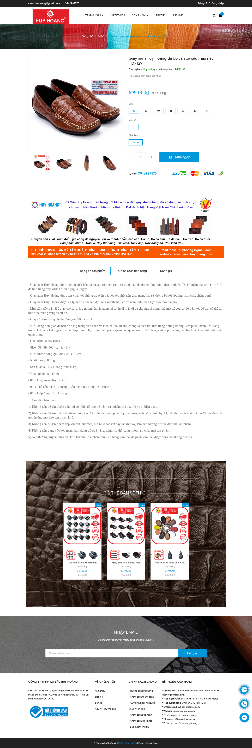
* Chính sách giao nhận (141, 720)
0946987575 (72, 3)
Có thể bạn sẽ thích (126, 493)
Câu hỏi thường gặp (105, 708)
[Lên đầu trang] (245, 730)
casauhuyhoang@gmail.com (44, 3)
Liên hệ (99, 696)
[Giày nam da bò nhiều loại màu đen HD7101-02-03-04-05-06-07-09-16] (126, 525)
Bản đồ (98, 702)
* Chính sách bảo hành (140, 714)
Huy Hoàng (82, 566)
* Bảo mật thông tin (139, 726)
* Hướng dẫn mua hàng (141, 690)
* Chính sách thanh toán (141, 696)
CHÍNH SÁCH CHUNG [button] (143, 681)
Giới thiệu (100, 690)
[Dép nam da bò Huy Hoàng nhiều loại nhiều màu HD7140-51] (82, 525)
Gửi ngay (192, 653)
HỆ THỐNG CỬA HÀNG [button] (177, 681)
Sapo (155, 743)
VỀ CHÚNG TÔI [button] (105, 681)
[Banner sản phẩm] (126, 226)
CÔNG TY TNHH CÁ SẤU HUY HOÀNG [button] (53, 681)
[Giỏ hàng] (221, 15)
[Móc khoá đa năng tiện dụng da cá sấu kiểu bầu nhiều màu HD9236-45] (170, 525)
